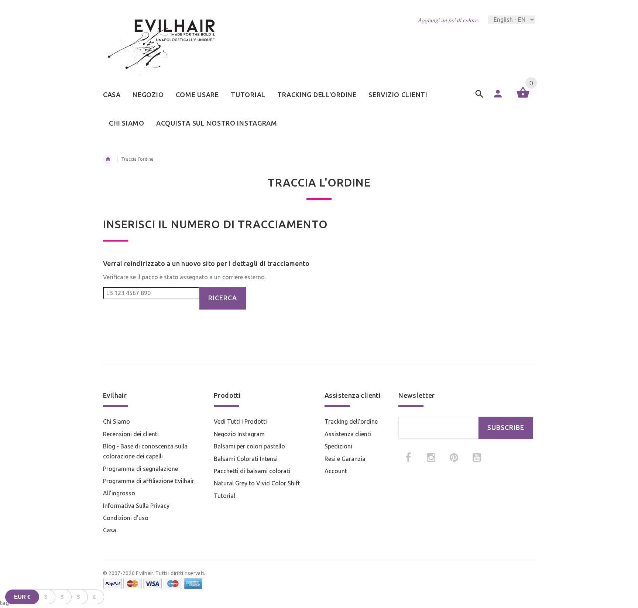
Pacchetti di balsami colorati (252, 471)
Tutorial (224, 495)
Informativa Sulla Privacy (136, 505)
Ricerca (222, 297)
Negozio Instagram (239, 434)
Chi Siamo (116, 421)
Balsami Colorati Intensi (246, 458)
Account (336, 471)
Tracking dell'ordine (351, 421)
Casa (109, 530)
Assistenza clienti (348, 434)
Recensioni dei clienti (131, 434)
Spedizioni (338, 446)
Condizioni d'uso (125, 518)
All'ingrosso (119, 493)
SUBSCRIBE (505, 427)
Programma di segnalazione (140, 468)
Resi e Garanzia (345, 458)
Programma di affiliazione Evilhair (148, 481)
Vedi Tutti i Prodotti (240, 421)
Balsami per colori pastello (249, 446)
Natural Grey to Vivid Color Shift (257, 483)
